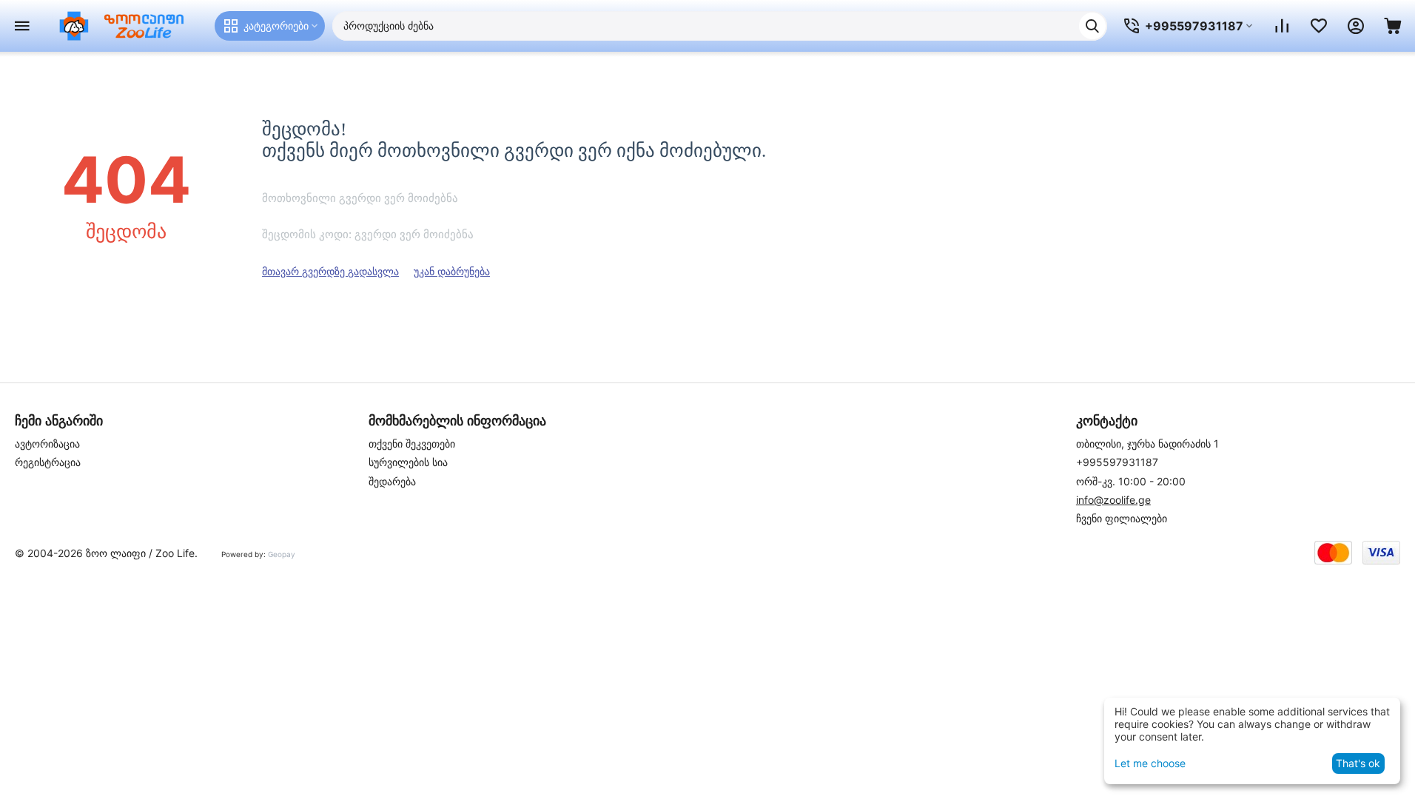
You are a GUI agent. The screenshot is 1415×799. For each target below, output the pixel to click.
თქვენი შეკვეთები (412, 443)
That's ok (1358, 763)
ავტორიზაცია (47, 443)
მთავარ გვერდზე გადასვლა (330, 271)
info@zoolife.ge (1113, 499)
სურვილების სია (408, 462)
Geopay (281, 554)
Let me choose (1150, 763)
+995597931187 (1117, 462)
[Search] (1092, 26)
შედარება (392, 481)
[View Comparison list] (1282, 26)
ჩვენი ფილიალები (1121, 518)
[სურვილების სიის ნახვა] (1319, 26)
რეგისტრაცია (48, 462)
